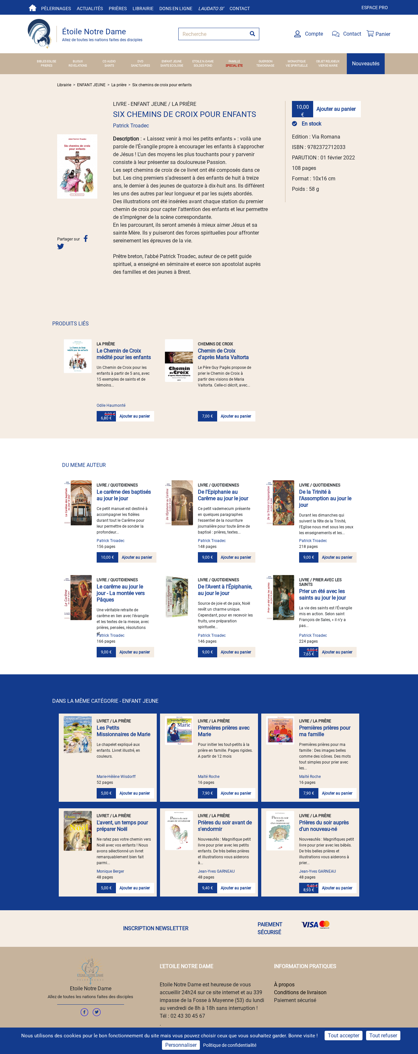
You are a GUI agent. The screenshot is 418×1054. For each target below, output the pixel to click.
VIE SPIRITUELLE (297, 65)
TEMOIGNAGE (265, 65)
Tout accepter (343, 1035)
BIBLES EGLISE (46, 61)
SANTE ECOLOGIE (171, 65)
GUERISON (265, 61)
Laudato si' (211, 8)
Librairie (143, 8)
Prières (118, 8)
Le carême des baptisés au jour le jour (124, 495)
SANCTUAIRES (140, 65)
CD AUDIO (109, 61)
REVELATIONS (78, 65)
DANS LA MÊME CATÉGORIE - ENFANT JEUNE (105, 701)
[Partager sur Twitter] (60, 246)
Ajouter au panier (336, 109)
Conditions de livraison (300, 992)
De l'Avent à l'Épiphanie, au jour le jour (225, 590)
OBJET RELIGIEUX (328, 61)
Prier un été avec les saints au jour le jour (322, 594)
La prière (118, 85)
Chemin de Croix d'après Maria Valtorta (223, 354)
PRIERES (46, 65)
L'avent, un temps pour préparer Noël (122, 825)
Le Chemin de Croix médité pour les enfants (124, 354)
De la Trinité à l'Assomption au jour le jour (325, 498)
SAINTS (109, 65)
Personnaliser (181, 1045)
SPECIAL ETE (234, 65)
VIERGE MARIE (328, 65)
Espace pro (375, 7)
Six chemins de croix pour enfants (162, 85)
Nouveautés (365, 63)
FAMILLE (234, 61)
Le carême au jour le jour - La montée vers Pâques (121, 593)
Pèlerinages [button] (56, 8)
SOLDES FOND (203, 65)
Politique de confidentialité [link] (229, 1045)
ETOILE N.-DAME (203, 61)
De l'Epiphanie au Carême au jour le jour (223, 495)
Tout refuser (383, 1035)
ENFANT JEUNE (172, 61)
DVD (140, 61)
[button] (60, 166)
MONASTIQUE (297, 61)
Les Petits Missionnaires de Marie (123, 731)
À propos (284, 984)
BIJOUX (78, 61)
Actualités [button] (90, 8)
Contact (240, 8)
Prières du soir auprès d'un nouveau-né (324, 825)
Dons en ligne (175, 8)
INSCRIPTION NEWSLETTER (155, 928)
